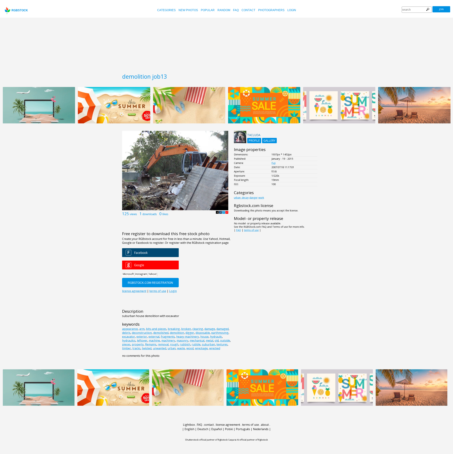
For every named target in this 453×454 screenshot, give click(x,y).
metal (209, 340)
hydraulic (216, 337)
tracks (136, 348)
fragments (168, 337)
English (189, 429)
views (133, 214)
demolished (160, 333)
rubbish (185, 344)
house (204, 337)
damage (209, 329)
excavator (128, 337)
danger (253, 197)
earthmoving (219, 333)
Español (216, 429)
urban (172, 348)
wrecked (214, 348)
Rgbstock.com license (253, 205)
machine (154, 340)
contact (248, 10)
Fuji (273, 163)
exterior (141, 337)
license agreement (228, 425)
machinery (168, 340)
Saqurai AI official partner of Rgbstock (248, 439)
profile (254, 140)
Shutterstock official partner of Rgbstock (206, 439)
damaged (222, 329)
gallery (269, 140)
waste (181, 348)
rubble (196, 344)
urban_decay (241, 197)
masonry (182, 340)
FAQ (236, 10)
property (138, 344)
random (223, 10)
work (261, 197)
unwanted (159, 348)
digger (189, 333)
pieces (126, 344)
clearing (197, 329)
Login (291, 10)
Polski (229, 429)
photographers (271, 10)
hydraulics (129, 340)
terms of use (251, 230)
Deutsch (202, 429)
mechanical (197, 340)
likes (165, 214)
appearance (130, 329)
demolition (177, 333)
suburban (208, 344)
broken (186, 329)
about (265, 425)
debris (126, 333)
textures (222, 344)
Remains (150, 344)
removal (163, 344)
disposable (203, 333)
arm (142, 329)
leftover (142, 340)
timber (126, 348)
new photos (188, 10)
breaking (174, 329)
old (217, 340)
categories (166, 10)
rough (174, 344)
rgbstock (20, 10)
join (441, 9)
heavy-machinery (187, 337)
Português (243, 429)
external (153, 337)
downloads (149, 214)
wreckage (201, 348)
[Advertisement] (226, 44)
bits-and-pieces (156, 329)
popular (208, 10)
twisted (146, 348)
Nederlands (260, 429)
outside (225, 340)
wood (190, 348)
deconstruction (142, 333)
